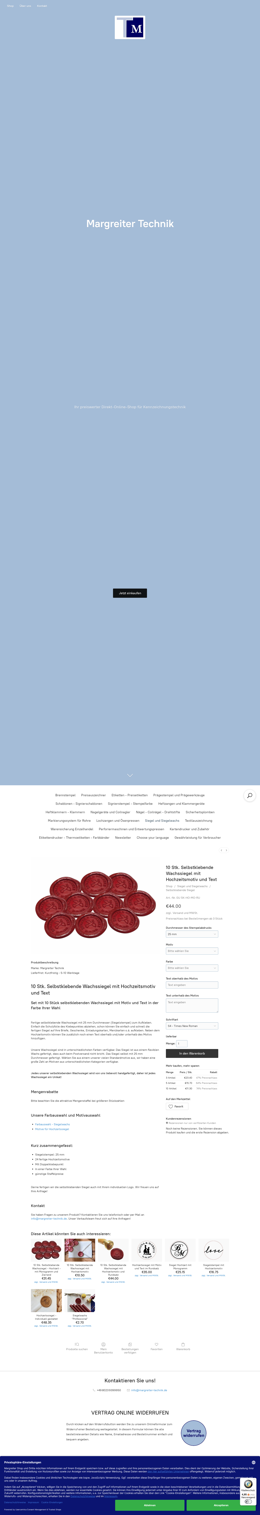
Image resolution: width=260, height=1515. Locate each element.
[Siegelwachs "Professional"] (80, 1300)
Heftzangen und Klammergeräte (181, 804)
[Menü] (254, 1480)
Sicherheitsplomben (200, 812)
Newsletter (123, 838)
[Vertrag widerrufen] (193, 1433)
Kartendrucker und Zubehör (189, 829)
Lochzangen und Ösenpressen (117, 821)
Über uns (25, 6)
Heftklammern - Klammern (65, 812)
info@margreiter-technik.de (49, 1218)
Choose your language (153, 838)
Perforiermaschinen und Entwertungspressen (131, 829)
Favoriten (157, 1349)
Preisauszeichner (93, 795)
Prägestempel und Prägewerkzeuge (179, 795)
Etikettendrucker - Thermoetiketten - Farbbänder (74, 838)
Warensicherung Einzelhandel (72, 829)
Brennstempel (65, 795)
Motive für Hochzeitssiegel (52, 1129)
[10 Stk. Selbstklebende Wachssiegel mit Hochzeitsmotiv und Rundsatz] (113, 1250)
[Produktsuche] (250, 795)
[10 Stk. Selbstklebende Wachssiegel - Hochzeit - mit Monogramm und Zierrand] (46, 1250)
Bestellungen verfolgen (130, 1350)
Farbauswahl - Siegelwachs (52, 1124)
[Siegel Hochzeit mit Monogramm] (180, 1250)
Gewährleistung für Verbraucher (198, 838)
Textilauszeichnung (198, 821)
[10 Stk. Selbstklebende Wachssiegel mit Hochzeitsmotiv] (80, 1250)
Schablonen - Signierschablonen (79, 804)
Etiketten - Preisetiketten (130, 795)
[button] (177, 1106)
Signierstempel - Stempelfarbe (130, 804)
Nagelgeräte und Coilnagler (110, 812)
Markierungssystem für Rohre (69, 821)
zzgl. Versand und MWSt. (182, 913)
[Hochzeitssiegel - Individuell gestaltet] (46, 1300)
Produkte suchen (77, 1349)
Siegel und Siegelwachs (162, 821)
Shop (10, 6)
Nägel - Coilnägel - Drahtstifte (158, 812)
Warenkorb (183, 1349)
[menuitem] (221, 850)
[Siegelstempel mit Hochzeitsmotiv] (213, 1250)
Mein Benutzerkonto (103, 1350)
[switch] (248, 1501)
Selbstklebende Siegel (180, 890)
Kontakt (42, 6)
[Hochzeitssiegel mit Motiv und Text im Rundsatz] (146, 1250)
